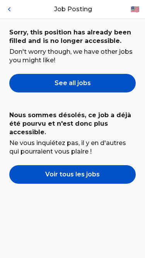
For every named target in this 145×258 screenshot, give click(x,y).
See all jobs (73, 83)
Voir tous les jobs (72, 174)
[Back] (9, 9)
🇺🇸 (135, 9)
